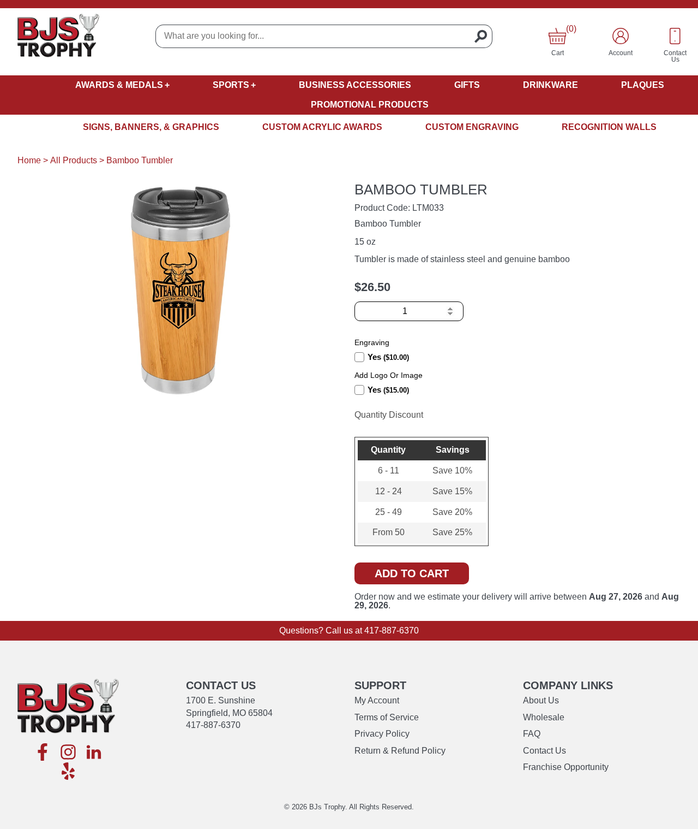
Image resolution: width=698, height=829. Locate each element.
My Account (376, 700)
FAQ (531, 733)
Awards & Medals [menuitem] (119, 85)
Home (29, 160)
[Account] (620, 36)
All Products (73, 160)
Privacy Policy (382, 733)
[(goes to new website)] (42, 752)
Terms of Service (386, 717)
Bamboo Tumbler (139, 160)
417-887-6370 (391, 630)
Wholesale (543, 717)
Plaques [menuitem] (642, 85)
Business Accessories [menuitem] (355, 85)
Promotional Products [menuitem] (370, 104)
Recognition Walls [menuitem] (609, 127)
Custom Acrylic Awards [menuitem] (322, 127)
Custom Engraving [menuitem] (472, 127)
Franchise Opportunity (566, 767)
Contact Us (544, 750)
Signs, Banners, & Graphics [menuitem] (151, 127)
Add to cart (412, 573)
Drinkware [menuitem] (550, 85)
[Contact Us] (675, 36)
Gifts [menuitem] (467, 85)
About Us (541, 700)
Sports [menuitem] (231, 85)
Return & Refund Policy (400, 750)
